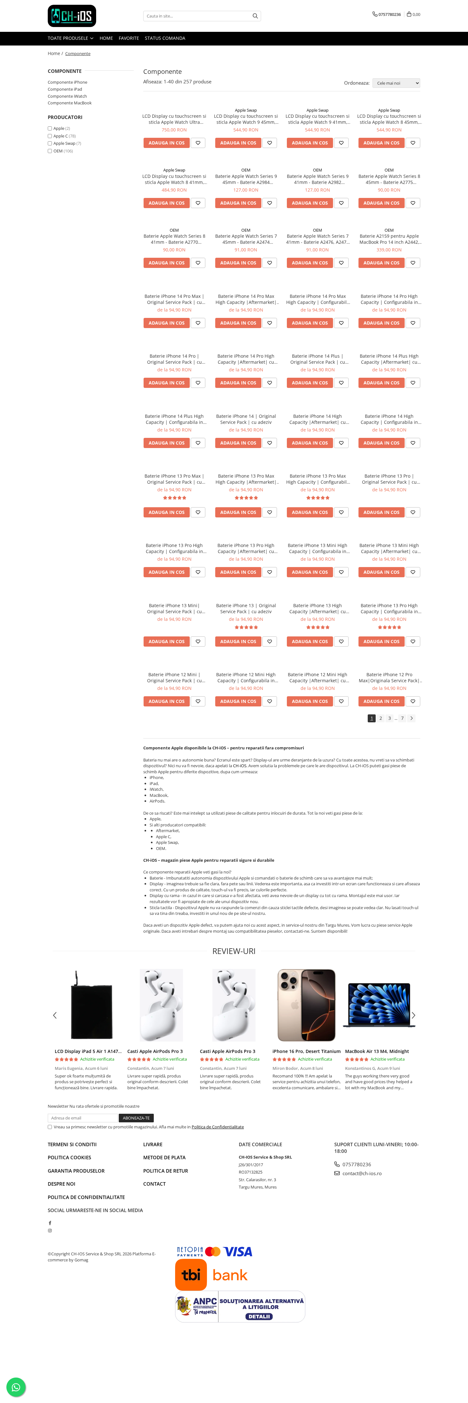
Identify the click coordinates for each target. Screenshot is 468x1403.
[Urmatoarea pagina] (411, 718)
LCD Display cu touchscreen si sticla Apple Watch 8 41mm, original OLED (174, 179)
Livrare (152, 1144)
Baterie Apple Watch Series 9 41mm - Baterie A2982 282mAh (318, 179)
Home (106, 38)
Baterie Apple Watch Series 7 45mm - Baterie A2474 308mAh (246, 239)
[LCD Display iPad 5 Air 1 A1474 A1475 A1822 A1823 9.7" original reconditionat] (89, 1005)
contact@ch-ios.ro (361, 1173)
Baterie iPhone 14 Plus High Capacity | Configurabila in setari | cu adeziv (174, 419)
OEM (58, 151)
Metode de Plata (164, 1157)
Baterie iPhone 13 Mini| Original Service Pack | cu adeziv (174, 608)
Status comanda (165, 38)
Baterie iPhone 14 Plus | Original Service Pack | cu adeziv (317, 359)
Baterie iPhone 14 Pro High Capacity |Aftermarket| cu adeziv (245, 359)
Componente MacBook (70, 103)
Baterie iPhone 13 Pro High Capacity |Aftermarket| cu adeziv (245, 548)
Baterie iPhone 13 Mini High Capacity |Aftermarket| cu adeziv (389, 548)
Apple (58, 128)
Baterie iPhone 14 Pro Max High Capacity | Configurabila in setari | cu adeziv (317, 299)
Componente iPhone (67, 82)
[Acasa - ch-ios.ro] (79, 16)
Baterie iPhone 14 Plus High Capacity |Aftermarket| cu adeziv (389, 359)
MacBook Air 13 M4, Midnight (377, 1051)
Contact (154, 1184)
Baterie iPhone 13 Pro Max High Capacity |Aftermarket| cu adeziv (246, 479)
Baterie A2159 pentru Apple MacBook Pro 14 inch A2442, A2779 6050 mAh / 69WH (389, 239)
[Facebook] (50, 1223)
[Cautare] (255, 16)
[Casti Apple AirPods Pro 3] (161, 1005)
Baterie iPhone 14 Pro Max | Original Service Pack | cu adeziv (174, 299)
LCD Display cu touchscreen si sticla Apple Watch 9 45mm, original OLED (246, 119)
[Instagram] (50, 1230)
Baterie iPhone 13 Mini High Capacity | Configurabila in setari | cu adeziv (317, 548)
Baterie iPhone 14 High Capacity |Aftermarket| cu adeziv (317, 419)
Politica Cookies (69, 1157)
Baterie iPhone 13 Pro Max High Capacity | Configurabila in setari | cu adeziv (317, 479)
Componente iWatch (67, 96)
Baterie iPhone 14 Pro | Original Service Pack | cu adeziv (174, 359)
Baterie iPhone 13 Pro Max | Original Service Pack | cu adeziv (174, 479)
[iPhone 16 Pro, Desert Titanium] (306, 1005)
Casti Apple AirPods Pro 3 (155, 1051)
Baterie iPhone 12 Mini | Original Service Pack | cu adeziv (174, 677)
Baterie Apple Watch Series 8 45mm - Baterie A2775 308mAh (389, 179)
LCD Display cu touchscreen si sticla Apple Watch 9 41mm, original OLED (318, 119)
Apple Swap (64, 143)
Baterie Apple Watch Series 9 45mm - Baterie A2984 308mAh (246, 179)
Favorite (129, 38)
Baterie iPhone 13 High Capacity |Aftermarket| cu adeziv (317, 608)
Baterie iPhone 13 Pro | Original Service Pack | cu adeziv (389, 479)
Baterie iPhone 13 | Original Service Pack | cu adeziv (246, 608)
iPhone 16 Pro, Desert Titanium (307, 1051)
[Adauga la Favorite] (198, 143)
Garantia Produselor (76, 1171)
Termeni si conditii (72, 1144)
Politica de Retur (165, 1171)
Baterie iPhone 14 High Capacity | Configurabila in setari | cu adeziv (389, 419)
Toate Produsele (68, 38)
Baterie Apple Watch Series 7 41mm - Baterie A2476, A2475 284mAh (317, 239)
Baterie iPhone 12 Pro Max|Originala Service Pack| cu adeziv (389, 677)
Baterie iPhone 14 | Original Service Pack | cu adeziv (246, 419)
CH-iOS (239, 765)
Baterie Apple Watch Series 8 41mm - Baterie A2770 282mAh (174, 239)
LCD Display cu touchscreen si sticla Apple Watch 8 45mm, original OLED (389, 119)
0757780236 (356, 1164)
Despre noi (61, 1184)
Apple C (60, 136)
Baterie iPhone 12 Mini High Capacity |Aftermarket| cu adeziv (317, 677)
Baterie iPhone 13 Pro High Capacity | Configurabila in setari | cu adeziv (174, 548)
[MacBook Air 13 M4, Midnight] (379, 1005)
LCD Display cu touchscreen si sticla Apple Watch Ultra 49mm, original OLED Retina (174, 119)
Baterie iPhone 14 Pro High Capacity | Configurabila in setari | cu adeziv (389, 299)
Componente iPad (65, 89)
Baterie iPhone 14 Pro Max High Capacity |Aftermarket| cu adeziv (246, 299)
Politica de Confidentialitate (218, 1127)
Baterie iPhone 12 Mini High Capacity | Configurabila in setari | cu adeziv (246, 677)
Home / (56, 53)
